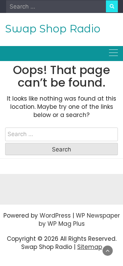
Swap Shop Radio (52, 28)
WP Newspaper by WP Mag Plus (79, 219)
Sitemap (89, 247)
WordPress (55, 215)
